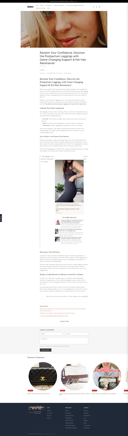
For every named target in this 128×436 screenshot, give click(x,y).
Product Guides (67, 73)
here (41, 291)
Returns (85, 423)
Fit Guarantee (68, 413)
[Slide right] (66, 399)
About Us (67, 410)
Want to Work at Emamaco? (71, 427)
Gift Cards (49, 418)
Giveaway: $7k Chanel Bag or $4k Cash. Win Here (38, 393)
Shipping (85, 420)
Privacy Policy (86, 427)
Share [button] (42, 70)
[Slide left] (61, 399)
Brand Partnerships (69, 420)
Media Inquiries (87, 415)
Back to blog (65, 321)
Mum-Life (49, 415)
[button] (42, 5)
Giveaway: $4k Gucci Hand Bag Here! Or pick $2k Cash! (103, 393)
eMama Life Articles (69, 415)
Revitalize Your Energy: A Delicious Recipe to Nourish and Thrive (57, 313)
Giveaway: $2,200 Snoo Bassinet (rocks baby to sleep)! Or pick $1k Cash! (74, 394)
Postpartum (42, 73)
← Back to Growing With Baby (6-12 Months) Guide (54, 316)
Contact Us (86, 410)
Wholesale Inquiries (69, 423)
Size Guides (86, 413)
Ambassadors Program (70, 425)
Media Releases (68, 418)
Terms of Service (87, 425)
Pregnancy (49, 410)
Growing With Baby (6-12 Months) (54, 73)
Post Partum (49, 413)
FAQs (85, 418)
